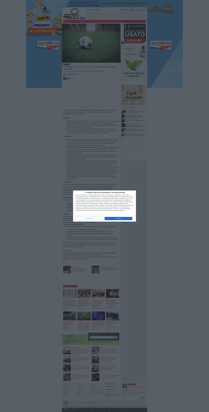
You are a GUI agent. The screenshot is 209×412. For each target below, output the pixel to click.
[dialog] (104, 206)
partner (87, 195)
